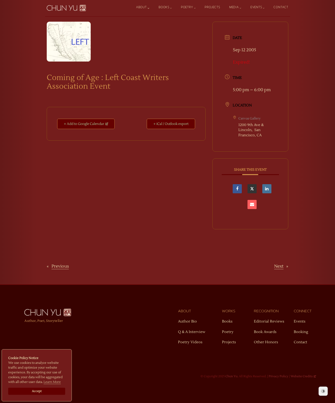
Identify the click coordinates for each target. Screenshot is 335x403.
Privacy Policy (278, 376)
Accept (37, 391)
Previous (60, 266)
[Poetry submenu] (195, 8)
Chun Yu (231, 376)
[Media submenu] (240, 8)
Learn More (52, 382)
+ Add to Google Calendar (84, 124)
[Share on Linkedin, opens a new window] (266, 188)
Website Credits (302, 376)
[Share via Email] (252, 204)
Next (278, 266)
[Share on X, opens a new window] (252, 188)
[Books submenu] (171, 8)
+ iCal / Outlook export (170, 124)
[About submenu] (148, 8)
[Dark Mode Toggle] (323, 391)
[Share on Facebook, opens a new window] (237, 188)
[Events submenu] (264, 8)
